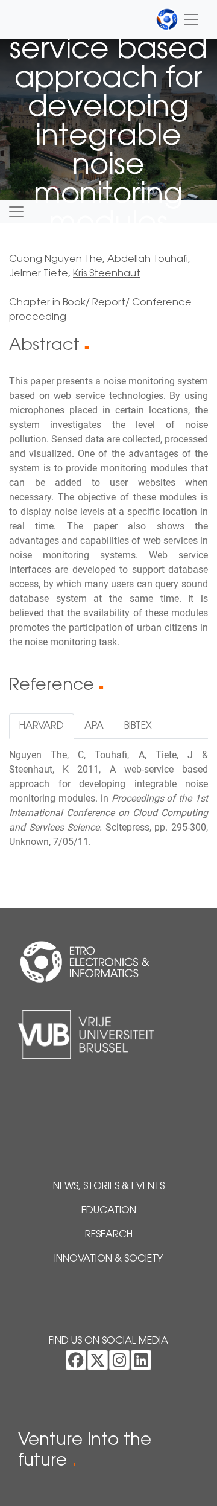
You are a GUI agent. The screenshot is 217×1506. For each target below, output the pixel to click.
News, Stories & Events (109, 1187)
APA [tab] (94, 726)
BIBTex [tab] (138, 726)
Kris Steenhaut (106, 274)
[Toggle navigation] (177, 19)
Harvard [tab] (41, 726)
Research (109, 1235)
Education (108, 1211)
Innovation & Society (108, 1259)
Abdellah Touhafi (147, 259)
